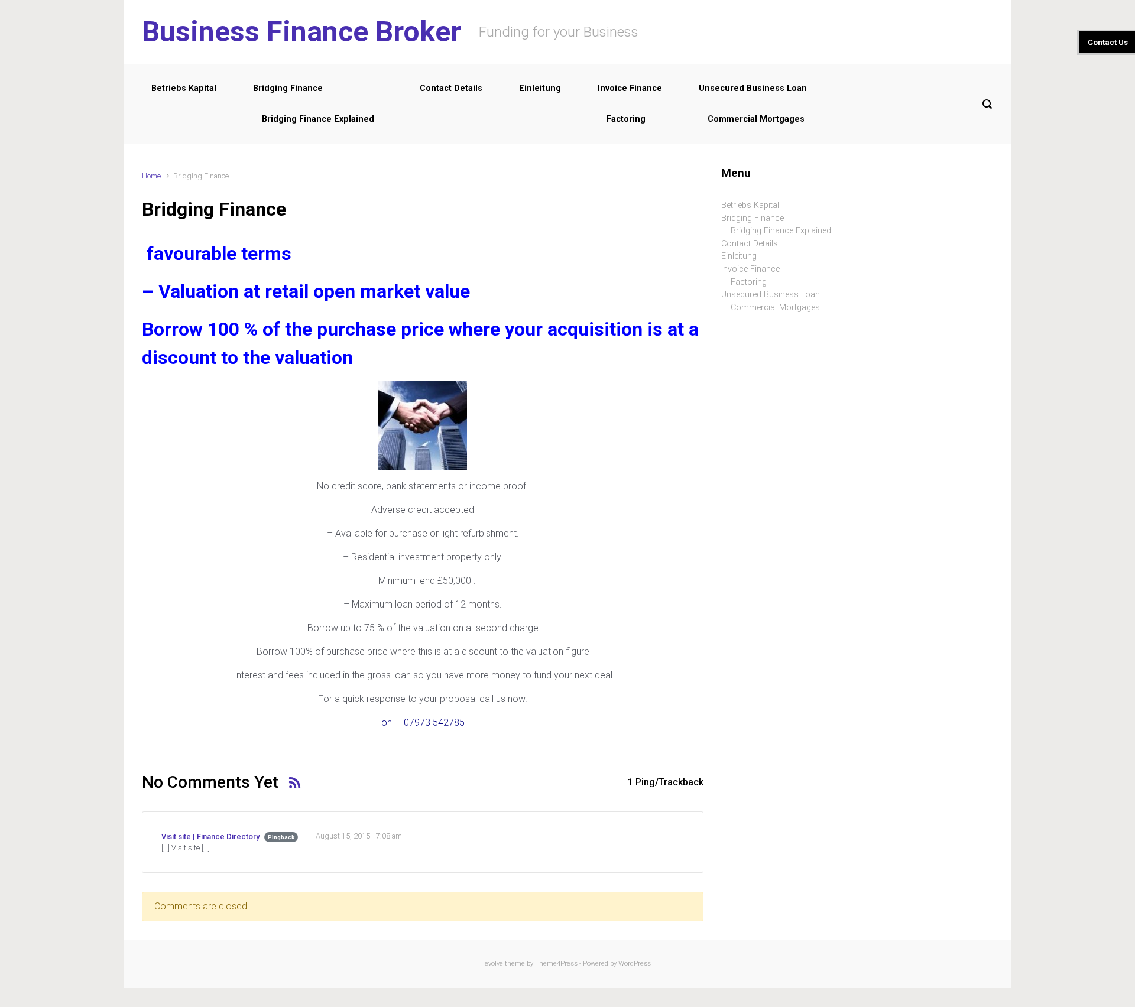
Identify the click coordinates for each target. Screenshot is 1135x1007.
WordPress (634, 963)
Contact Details (451, 88)
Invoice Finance (630, 88)
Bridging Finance (288, 88)
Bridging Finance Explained (318, 119)
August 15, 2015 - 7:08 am (359, 835)
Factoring (626, 119)
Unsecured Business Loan (753, 88)
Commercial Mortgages (756, 119)
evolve (494, 963)
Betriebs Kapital (183, 88)
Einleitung (540, 88)
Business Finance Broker (301, 31)
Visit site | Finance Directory (210, 836)
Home (151, 175)
